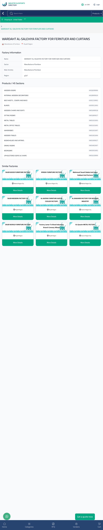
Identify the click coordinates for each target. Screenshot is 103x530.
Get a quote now (85, 517)
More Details (18, 190)
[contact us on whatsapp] (6, 516)
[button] (51, 20)
